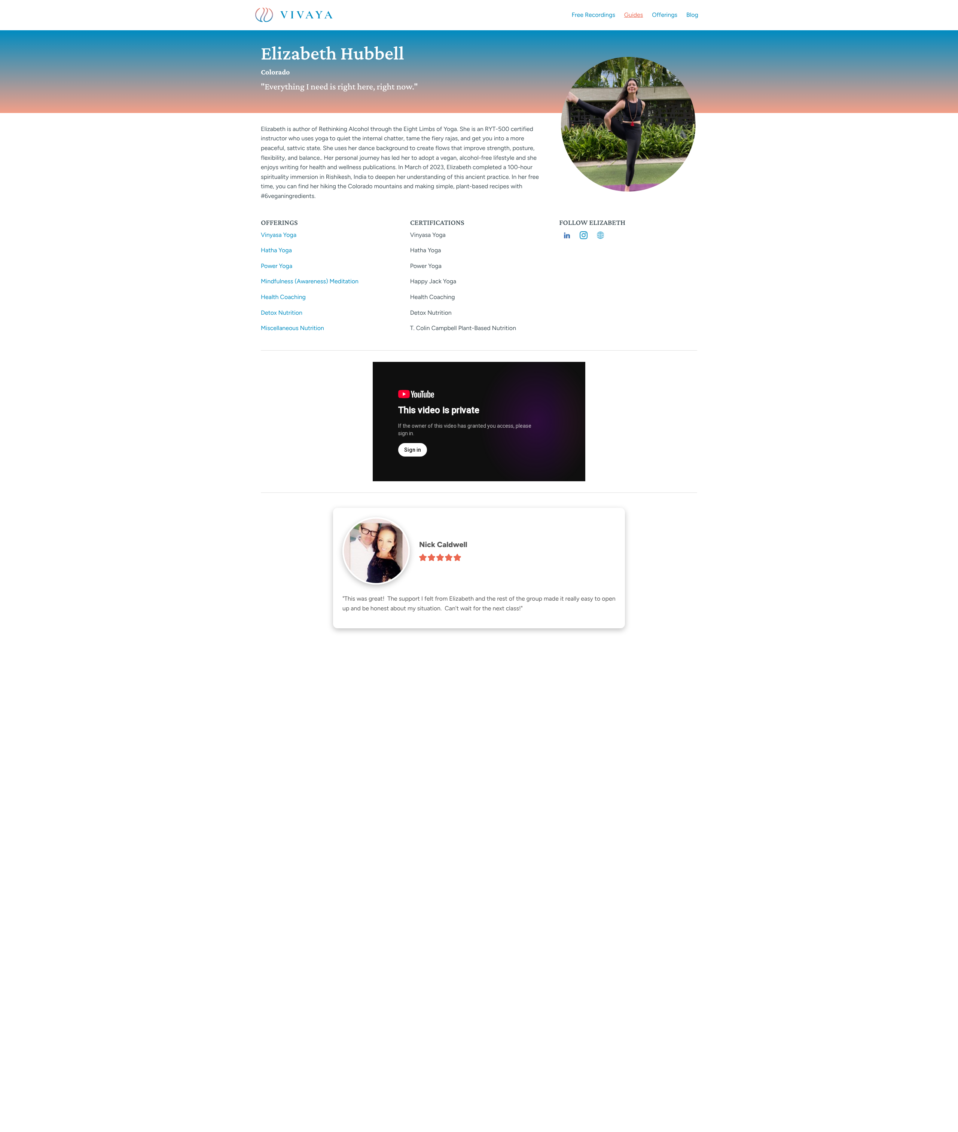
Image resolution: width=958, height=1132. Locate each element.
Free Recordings (593, 14)
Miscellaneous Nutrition (292, 328)
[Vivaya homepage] (294, 14)
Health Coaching (283, 296)
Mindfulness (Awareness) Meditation (310, 281)
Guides (633, 14)
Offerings (664, 14)
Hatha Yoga (276, 250)
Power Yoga (276, 265)
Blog (692, 14)
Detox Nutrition (281, 312)
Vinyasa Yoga (278, 234)
